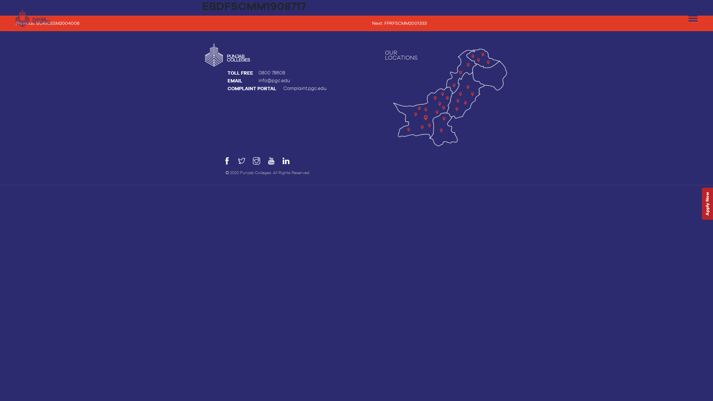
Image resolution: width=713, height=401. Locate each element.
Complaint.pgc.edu (305, 88)
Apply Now (707, 204)
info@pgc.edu (274, 80)
